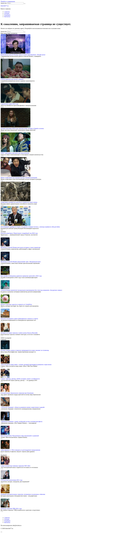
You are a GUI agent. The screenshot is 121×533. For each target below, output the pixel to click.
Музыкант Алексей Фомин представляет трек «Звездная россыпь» (21, 261)
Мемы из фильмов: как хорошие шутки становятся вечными (19, 177)
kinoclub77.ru (5, 6)
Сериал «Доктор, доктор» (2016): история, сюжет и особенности (20, 379)
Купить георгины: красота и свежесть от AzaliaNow (16, 304)
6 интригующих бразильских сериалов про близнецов (17, 393)
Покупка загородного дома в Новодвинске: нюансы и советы (19, 318)
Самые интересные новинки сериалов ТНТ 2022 (15, 466)
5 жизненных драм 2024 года (9, 104)
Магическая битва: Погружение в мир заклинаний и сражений (20, 436)
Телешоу (6, 13)
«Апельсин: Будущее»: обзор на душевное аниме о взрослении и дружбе (23, 407)
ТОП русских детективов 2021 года (11, 480)
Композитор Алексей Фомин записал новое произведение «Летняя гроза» (23, 54)
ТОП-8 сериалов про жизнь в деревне (12, 79)
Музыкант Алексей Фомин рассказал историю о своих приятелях (20, 247)
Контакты (7, 16)
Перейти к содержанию (8, 1)
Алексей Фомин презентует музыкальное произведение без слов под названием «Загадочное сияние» (31, 290)
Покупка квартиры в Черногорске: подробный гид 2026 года (19, 233)
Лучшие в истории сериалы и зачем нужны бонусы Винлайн (19, 333)
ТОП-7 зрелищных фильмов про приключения (15, 153)
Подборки (7, 15)
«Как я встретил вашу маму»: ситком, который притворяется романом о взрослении (26, 364)
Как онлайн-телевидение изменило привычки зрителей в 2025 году (21, 276)
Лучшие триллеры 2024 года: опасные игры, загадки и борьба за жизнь (22, 128)
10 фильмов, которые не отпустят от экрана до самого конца (19, 202)
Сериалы (7, 12)
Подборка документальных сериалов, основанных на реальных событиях (23, 494)
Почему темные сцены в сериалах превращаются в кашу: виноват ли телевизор (25, 350)
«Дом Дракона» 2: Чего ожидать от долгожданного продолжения (20, 450)
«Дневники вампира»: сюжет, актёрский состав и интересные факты (21, 421)
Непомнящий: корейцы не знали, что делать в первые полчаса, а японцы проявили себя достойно (30, 227)
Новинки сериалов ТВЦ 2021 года (11, 508)
